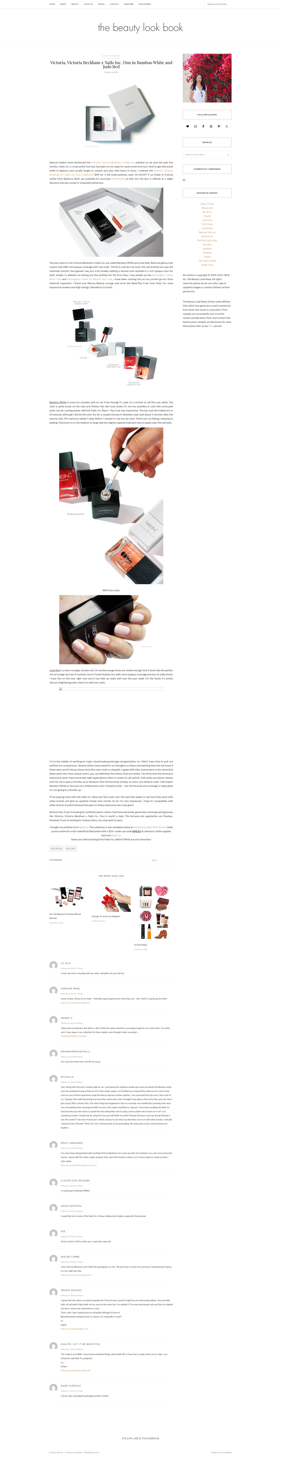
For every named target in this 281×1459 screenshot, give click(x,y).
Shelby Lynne (70, 1256)
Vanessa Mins (70, 988)
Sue (63, 1231)
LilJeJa (66, 963)
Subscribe (129, 4)
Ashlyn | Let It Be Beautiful (81, 1344)
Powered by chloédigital (221, 1452)
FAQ (210, 325)
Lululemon (207, 228)
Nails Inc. (116, 835)
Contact (114, 4)
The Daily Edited (207, 260)
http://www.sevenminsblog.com (75, 1002)
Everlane (207, 220)
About (63, 4)
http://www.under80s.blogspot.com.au (79, 1165)
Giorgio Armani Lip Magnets (106, 916)
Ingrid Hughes (71, 1290)
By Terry (207, 211)
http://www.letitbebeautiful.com (76, 1370)
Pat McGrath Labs (207, 240)
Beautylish (207, 207)
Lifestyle (88, 4)
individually (118, 178)
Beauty (75, 4)
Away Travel (207, 203)
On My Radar (140, 944)
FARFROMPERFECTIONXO (74, 1036)
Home (52, 4)
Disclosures (145, 4)
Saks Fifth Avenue (157, 827)
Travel (101, 4)
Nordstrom (139, 827)
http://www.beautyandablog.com (76, 1275)
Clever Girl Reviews (75, 1180)
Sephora (83, 827)
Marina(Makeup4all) (75, 1051)
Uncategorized (111, 56)
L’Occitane (207, 224)
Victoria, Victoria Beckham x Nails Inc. (113, 162)
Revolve (207, 244)
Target (207, 256)
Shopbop (207, 252)
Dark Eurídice (71, 1385)
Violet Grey (207, 264)
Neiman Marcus (207, 232)
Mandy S (67, 1018)
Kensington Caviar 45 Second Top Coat (89, 279)
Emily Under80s (72, 1143)
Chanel (207, 215)
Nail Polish (56, 848)
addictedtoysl (71, 1206)
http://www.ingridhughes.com (74, 1329)
